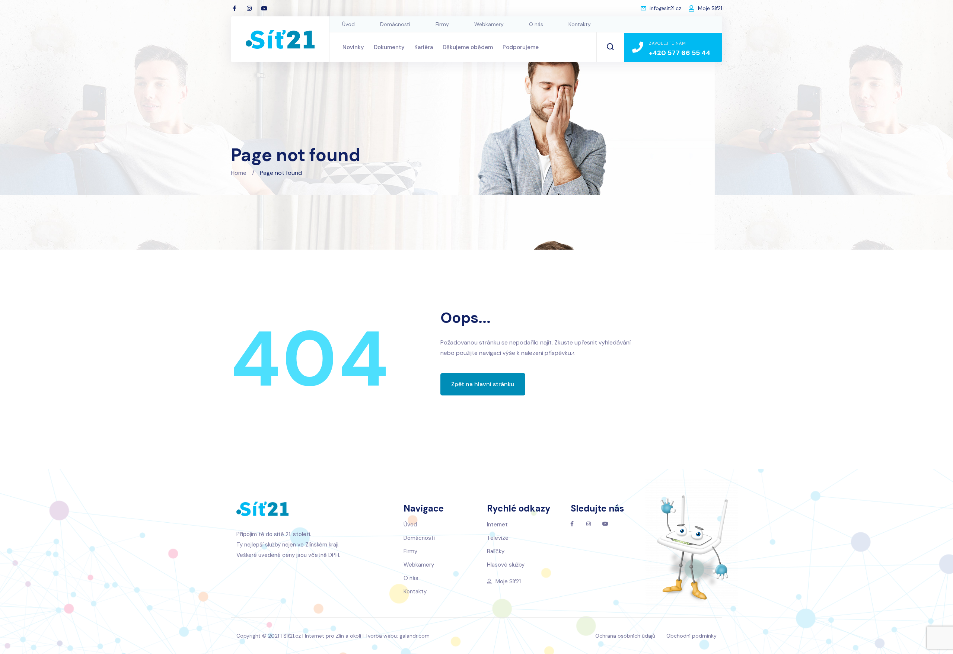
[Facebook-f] (234, 8)
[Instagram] (249, 8)
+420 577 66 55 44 (679, 52)
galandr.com (414, 635)
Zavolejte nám (667, 43)
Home (238, 173)
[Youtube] (264, 8)
